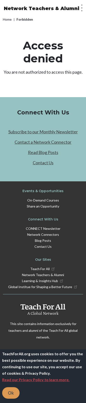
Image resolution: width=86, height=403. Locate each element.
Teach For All (40, 269)
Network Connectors (43, 234)
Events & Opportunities (43, 191)
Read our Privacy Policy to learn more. (36, 379)
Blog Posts (43, 240)
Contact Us (43, 162)
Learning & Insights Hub (40, 281)
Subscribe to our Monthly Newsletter (43, 131)
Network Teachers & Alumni (41, 8)
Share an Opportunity (43, 206)
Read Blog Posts (43, 152)
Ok (11, 393)
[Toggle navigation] (80, 8)
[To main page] (43, 309)
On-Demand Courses (43, 200)
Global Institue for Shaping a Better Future (40, 287)
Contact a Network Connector (43, 142)
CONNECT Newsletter (43, 228)
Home (7, 19)
